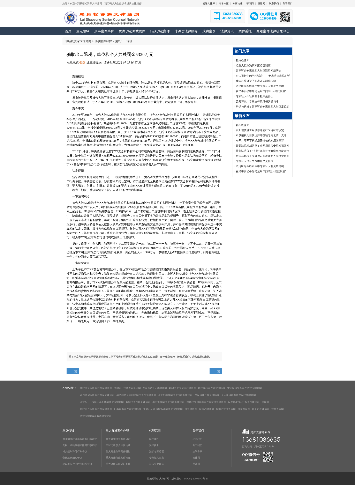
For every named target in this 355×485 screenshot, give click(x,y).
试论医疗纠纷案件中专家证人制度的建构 (260, 86)
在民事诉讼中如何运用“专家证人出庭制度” (261, 91)
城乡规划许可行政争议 (74, 451)
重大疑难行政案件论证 (118, 457)
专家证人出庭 (156, 457)
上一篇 (73, 371)
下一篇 (216, 371)
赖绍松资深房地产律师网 (182, 388)
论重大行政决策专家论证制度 (253, 65)
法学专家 (224, 3)
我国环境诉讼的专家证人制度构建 (256, 80)
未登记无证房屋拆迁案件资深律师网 (163, 409)
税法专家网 (244, 409)
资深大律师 (209, 3)
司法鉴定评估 (156, 463)
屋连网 (261, 3)
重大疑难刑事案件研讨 (118, 451)
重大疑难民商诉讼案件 (118, 463)
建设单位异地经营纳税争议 (77, 463)
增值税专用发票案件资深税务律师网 (206, 402)
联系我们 (274, 3)
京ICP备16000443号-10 (196, 478)
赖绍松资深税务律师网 (138, 402)
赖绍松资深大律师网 (78, 41)
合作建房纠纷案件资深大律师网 (97, 395)
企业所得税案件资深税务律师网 (175, 395)
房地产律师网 (206, 409)
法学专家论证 (156, 451)
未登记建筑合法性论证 (118, 445)
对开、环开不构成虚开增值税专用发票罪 (260, 140)
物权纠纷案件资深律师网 (211, 388)
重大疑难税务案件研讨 (118, 439)
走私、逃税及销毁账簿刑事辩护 (79, 445)
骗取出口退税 (123, 41)
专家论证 (237, 3)
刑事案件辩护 (103, 41)
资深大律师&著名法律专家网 (95, 416)
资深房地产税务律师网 (207, 395)
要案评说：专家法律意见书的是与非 (257, 101)
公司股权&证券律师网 (155, 388)
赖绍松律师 (242, 60)
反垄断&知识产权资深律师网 (243, 402)
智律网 (250, 3)
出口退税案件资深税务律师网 (168, 402)
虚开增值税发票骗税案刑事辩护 (79, 439)
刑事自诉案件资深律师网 (127, 409)
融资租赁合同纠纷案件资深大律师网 (136, 395)
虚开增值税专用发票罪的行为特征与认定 (260, 130)
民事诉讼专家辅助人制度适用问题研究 (258, 70)
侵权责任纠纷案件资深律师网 (96, 409)
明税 (82, 62)
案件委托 (154, 439)
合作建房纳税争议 (72, 457)
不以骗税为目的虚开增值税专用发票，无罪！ (262, 135)
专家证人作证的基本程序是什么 (254, 96)
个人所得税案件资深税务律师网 (238, 395)
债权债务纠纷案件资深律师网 (96, 388)
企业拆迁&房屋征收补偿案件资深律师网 (102, 402)
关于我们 (288, 3)
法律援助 (154, 445)
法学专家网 (277, 409)
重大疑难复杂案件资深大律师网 (244, 388)
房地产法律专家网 (226, 409)
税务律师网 (191, 409)
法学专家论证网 (132, 388)
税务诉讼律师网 (260, 409)
